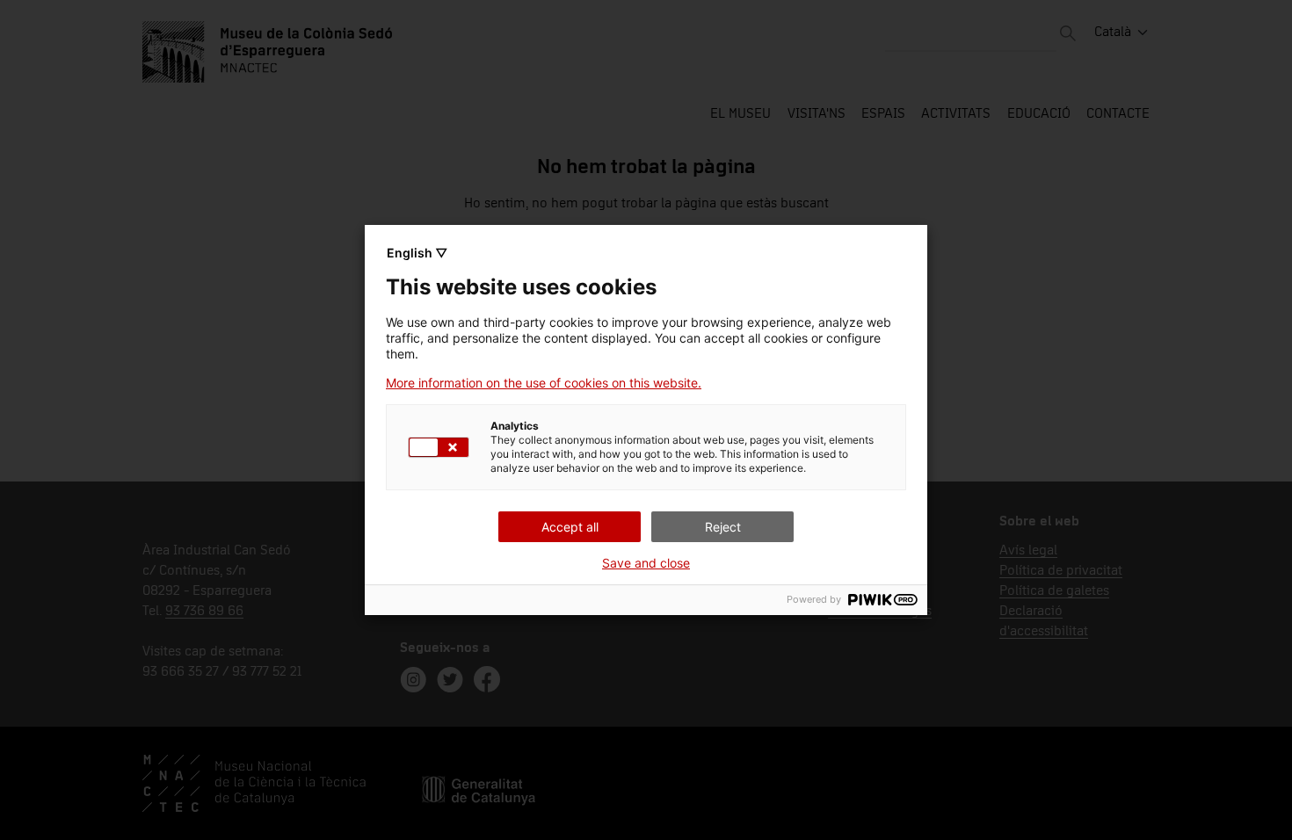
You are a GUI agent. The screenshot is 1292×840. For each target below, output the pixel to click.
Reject (723, 526)
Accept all (570, 526)
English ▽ (417, 252)
